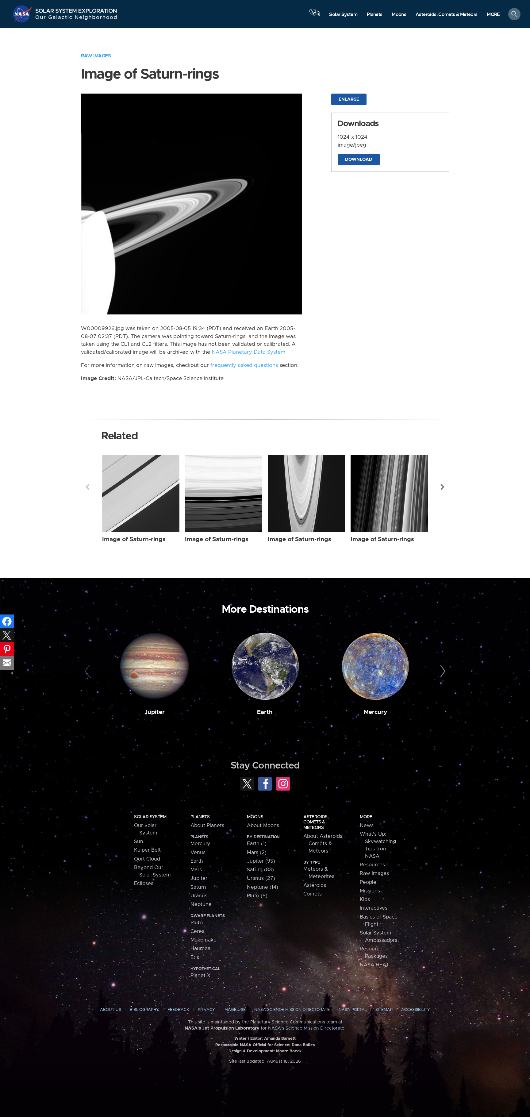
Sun (138, 841)
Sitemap (384, 1010)
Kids (365, 899)
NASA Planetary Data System (248, 352)
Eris (194, 957)
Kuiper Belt (147, 850)
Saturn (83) (260, 869)
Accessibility (415, 1010)
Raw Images (96, 56)
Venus (197, 852)
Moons (255, 817)
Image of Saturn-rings (134, 539)
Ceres (197, 931)
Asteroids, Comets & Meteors (315, 822)
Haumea (200, 948)
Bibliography (144, 1010)
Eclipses (143, 883)
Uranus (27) (261, 878)
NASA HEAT (374, 964)
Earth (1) (257, 843)
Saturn (198, 887)
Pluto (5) (257, 895)
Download (358, 159)
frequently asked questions (244, 365)
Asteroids (314, 885)
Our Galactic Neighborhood (76, 18)
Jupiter (154, 712)
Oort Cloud (147, 859)
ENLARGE (349, 99)
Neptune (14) (262, 887)
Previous (87, 487)
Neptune (201, 904)
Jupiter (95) (261, 861)
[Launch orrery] (315, 15)
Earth (265, 712)
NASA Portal (353, 1010)
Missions (370, 890)
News (367, 825)
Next (442, 487)
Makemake (203, 940)
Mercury (375, 712)
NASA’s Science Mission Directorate (306, 1028)
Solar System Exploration (76, 9)
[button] (493, 14)
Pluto (196, 922)
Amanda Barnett (280, 1039)
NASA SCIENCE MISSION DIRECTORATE (292, 1010)
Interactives (373, 908)
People (368, 882)
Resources (372, 864)
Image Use (235, 1010)
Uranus (198, 895)
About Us (110, 1010)
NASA (23, 13)
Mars (196, 869)
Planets (199, 817)
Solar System (150, 817)
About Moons (263, 825)
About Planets (207, 825)
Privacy (206, 1010)
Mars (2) (257, 852)
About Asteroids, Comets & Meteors (323, 843)
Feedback (178, 1010)
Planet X (200, 975)
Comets (312, 894)
